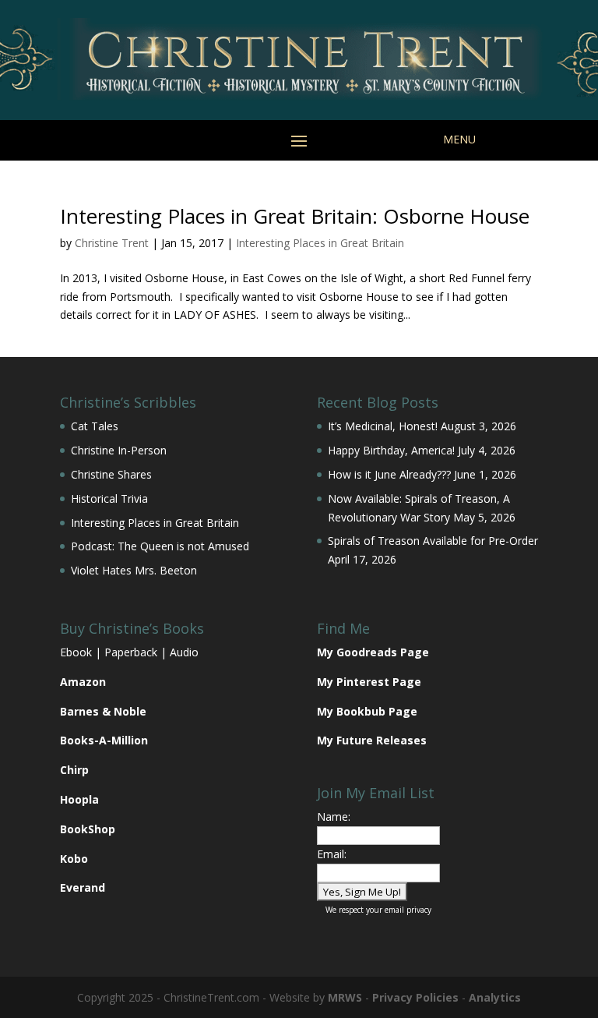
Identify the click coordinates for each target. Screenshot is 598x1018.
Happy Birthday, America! (391, 450)
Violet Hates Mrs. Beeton (134, 570)
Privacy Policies (415, 997)
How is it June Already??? (389, 474)
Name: (333, 816)
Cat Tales (94, 426)
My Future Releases (372, 740)
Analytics (495, 997)
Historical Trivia (109, 498)
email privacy (408, 909)
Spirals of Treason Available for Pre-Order (433, 540)
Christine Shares (111, 474)
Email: (331, 854)
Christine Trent (112, 242)
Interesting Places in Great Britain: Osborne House (294, 216)
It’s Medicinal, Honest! (383, 426)
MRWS (345, 997)
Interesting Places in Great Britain (320, 242)
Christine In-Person (119, 450)
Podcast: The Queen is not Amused (160, 546)
